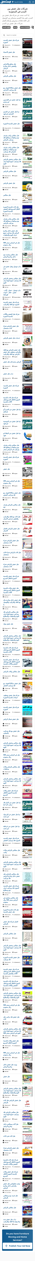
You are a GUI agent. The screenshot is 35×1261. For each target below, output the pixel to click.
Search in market (11, 35)
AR (33, 2)
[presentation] (32, 27)
